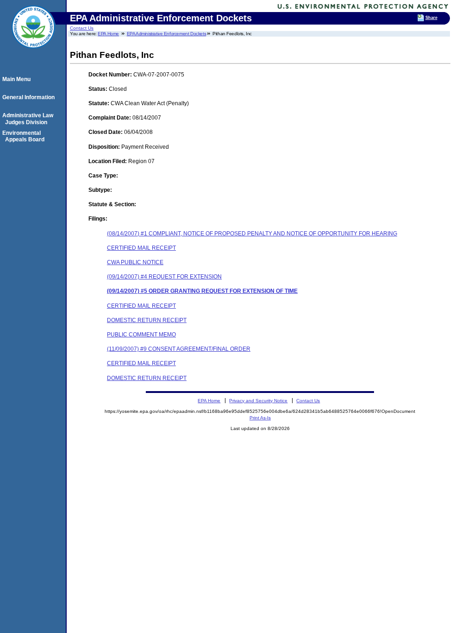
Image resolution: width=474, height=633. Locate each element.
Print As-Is (260, 417)
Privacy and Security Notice (258, 400)
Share (431, 17)
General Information (30, 97)
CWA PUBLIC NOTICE (135, 262)
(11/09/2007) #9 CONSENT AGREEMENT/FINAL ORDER (178, 349)
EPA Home (108, 33)
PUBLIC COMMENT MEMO (141, 334)
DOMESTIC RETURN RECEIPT (147, 320)
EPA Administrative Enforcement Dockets (166, 33)
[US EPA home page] (33, 53)
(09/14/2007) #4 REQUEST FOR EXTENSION (164, 276)
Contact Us (82, 28)
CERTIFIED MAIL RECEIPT (141, 248)
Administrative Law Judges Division (29, 118)
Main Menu (18, 79)
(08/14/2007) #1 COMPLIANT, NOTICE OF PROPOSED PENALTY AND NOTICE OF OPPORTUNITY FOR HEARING (252, 233)
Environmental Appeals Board (24, 136)
